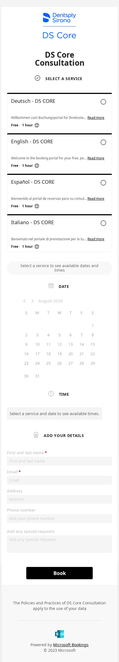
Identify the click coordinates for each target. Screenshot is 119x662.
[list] (59, 174)
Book (59, 573)
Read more (95, 118)
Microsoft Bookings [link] (71, 644)
